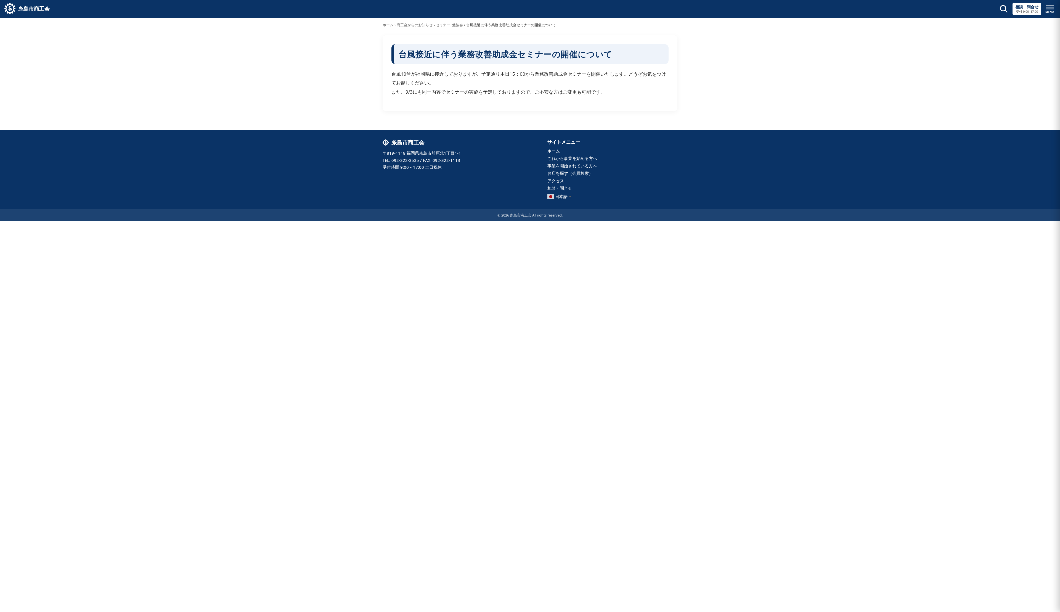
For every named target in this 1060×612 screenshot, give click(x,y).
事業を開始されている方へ (572, 165)
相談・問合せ (559, 188)
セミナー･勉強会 (449, 24)
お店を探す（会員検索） (570, 173)
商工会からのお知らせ (415, 24)
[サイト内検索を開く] (1003, 8)
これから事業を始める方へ (572, 158)
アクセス (555, 180)
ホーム (388, 24)
